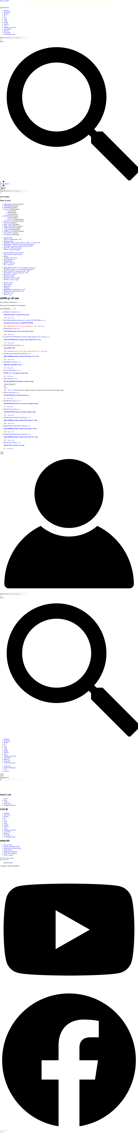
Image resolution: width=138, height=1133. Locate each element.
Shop (5, 800)
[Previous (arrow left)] (1, 1132)
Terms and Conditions (10, 853)
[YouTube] (69, 990)
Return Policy (8, 850)
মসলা (5, 17)
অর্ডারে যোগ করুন (11, 390)
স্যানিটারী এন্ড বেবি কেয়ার (10, 27)
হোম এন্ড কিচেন (7, 29)
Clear (5, 388)
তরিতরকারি (6, 11)
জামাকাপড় (6, 24)
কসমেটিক (6, 22)
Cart (5, 769)
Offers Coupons (8, 855)
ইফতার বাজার (7, 33)
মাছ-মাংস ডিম (7, 12)
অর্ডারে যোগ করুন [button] (11, 318)
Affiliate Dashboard (9, 768)
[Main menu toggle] (3, 188)
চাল (4, 16)
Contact (6, 802)
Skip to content (4, 1)
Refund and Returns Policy (12, 846)
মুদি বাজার (6, 14)
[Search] (1, 40)
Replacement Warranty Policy (12, 848)
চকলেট (5, 21)
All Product (7, 766)
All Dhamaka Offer (9, 34)
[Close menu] (2, 453)
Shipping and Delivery (10, 851)
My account (7, 803)
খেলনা (5, 26)
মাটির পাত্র (6, 31)
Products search (5, 37)
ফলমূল (5, 19)
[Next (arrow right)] (2, 1132)
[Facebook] (69, 1129)
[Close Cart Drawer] (2, 775)
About (6, 798)
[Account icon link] (69, 592)
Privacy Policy (8, 845)
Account (6, 771)
